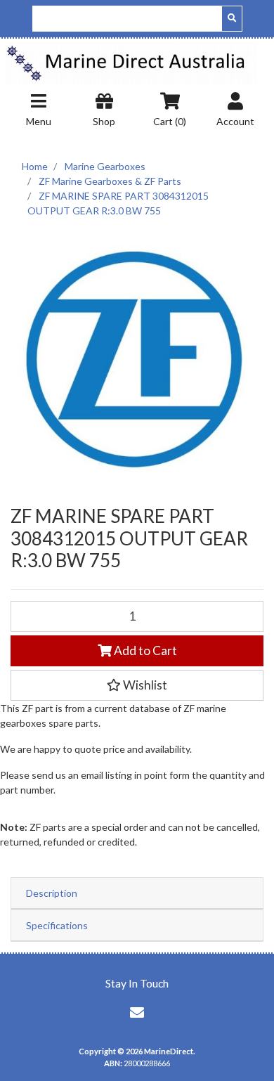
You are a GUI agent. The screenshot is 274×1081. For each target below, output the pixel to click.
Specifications (57, 925)
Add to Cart (144, 650)
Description (51, 893)
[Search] (231, 19)
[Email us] (137, 1012)
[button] (137, 685)
